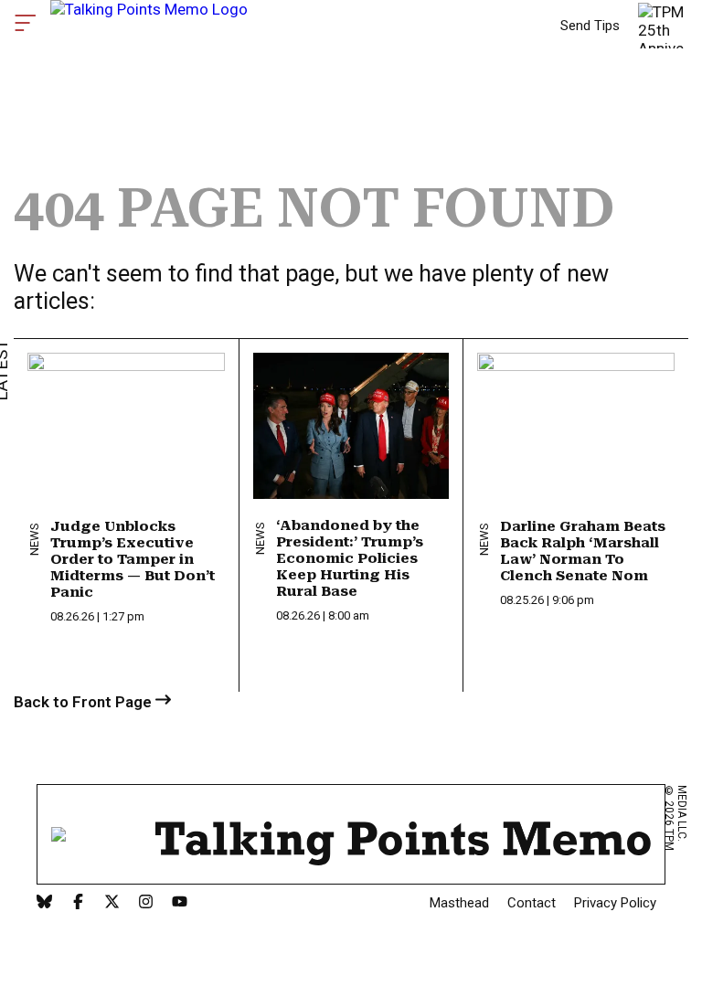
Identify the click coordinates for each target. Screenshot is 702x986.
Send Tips (590, 25)
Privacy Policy (615, 903)
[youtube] (179, 903)
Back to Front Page (84, 702)
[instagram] (146, 903)
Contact (531, 903)
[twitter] (112, 903)
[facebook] (78, 903)
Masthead (459, 903)
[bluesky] (44, 903)
